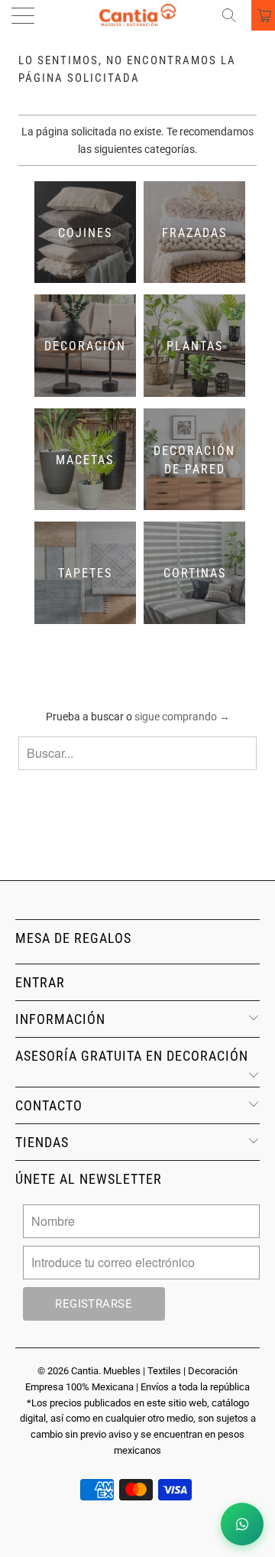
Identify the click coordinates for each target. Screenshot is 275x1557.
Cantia (85, 1371)
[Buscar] (234, 15)
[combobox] (137, 753)
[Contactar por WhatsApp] (242, 1524)
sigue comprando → (182, 716)
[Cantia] (137, 15)
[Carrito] (263, 15)
